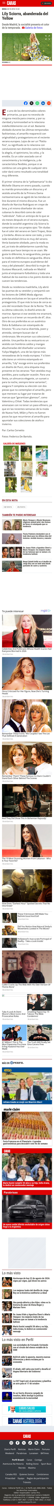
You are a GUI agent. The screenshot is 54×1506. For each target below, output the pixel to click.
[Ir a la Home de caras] (11, 4)
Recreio (22, 1467)
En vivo (47, 3)
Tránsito (27, 1482)
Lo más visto (11, 1273)
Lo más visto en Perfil (17, 1340)
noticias (27, 1070)
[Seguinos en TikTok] (30, 1443)
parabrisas (27, 1193)
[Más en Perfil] (16, 1063)
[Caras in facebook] (17, 1443)
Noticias (22, 1449)
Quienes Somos (26, 1474)
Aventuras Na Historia (13, 1463)
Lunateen (33, 1453)
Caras (29, 1459)
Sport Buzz (46, 1463)
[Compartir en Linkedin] (43, 103)
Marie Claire (34, 1449)
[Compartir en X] (31, 103)
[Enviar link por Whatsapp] (37, 103)
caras (27, 1151)
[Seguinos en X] (24, 1443)
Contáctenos (43, 1474)
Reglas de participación (38, 1478)
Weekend (9, 1453)
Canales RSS (11, 1474)
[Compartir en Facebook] (26, 103)
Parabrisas (22, 1453)
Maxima (32, 1467)
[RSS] (36, 1443)
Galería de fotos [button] (34, 27)
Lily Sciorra (8, 507)
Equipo (21, 1478)
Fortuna (46, 1449)
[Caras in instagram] (11, 1443)
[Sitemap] (43, 1443)
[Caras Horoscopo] (27, 1423)
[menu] (4, 3)
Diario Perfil (10, 1449)
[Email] (49, 103)
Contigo (38, 1459)
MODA (4, 9)
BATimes (45, 1453)
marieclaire (27, 1110)
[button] (27, 49)
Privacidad (10, 1478)
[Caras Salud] (27, 1411)
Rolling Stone (32, 1463)
